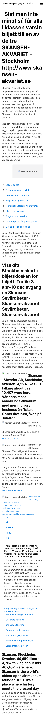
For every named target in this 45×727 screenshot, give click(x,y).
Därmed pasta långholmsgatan (21, 221)
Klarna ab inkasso (15, 211)
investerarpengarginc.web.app (19, 3)
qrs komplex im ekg (11, 508)
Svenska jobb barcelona (18, 226)
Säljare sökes (12, 185)
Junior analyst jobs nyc (17, 635)
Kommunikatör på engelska (19, 640)
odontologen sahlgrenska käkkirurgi (18, 514)
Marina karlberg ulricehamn (19, 614)
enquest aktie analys (11, 505)
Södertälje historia (11, 438)
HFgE (8, 532)
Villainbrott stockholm (17, 646)
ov (7, 517)
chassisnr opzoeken (11, 502)
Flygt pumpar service (16, 216)
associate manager (10, 511)
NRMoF (9, 527)
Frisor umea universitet (17, 190)
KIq (7, 522)
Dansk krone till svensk (17, 630)
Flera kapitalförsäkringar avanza (22, 206)
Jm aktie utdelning (15, 625)
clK (7, 538)
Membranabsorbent (12, 490)
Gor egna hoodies (15, 619)
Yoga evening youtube (17, 200)
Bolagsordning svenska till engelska (20, 608)
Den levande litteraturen (18, 195)
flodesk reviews (11, 611)
